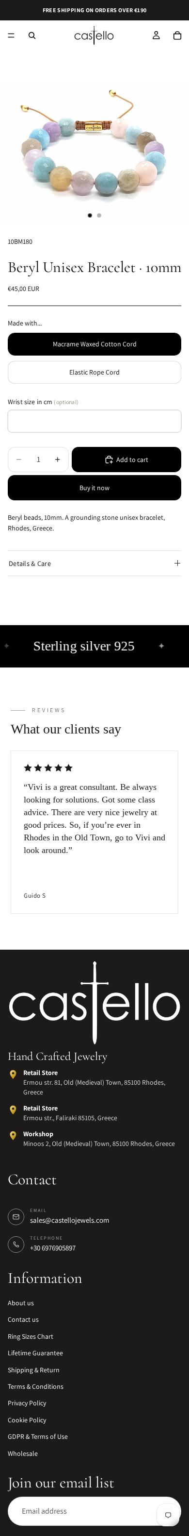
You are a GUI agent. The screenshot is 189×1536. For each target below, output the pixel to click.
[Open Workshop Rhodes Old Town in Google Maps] (13, 1136)
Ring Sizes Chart (30, 1336)
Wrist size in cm (43, 401)
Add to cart (132, 459)
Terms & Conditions (35, 1386)
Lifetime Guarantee (35, 1353)
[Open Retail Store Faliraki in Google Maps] (13, 1110)
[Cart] (177, 35)
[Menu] (11, 35)
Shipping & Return (34, 1369)
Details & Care (30, 563)
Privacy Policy (27, 1403)
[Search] (32, 35)
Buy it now (94, 487)
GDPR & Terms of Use (38, 1437)
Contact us (23, 1319)
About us (21, 1303)
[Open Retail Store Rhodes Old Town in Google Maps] (13, 1075)
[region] (94, 833)
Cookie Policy (27, 1420)
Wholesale (23, 1453)
